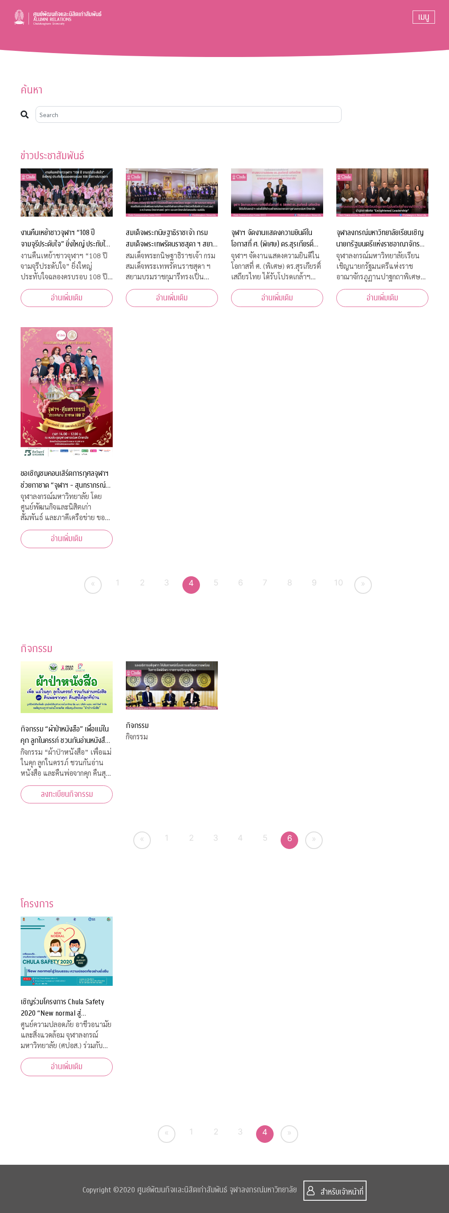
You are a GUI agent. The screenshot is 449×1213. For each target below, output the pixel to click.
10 (338, 582)
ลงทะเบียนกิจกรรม (67, 794)
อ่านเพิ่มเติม (66, 298)
